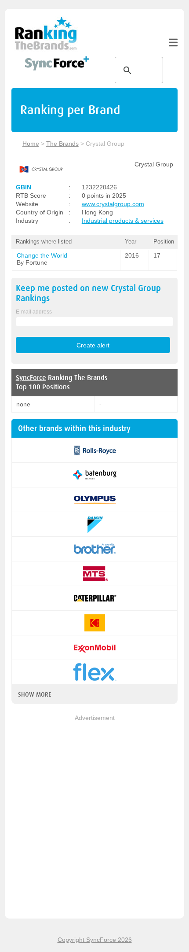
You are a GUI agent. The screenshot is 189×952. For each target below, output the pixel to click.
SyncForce (31, 378)
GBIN (23, 187)
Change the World (42, 255)
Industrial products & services (123, 220)
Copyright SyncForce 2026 (95, 939)
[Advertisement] (94, 817)
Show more (34, 694)
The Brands (62, 143)
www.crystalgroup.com (113, 203)
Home (30, 143)
